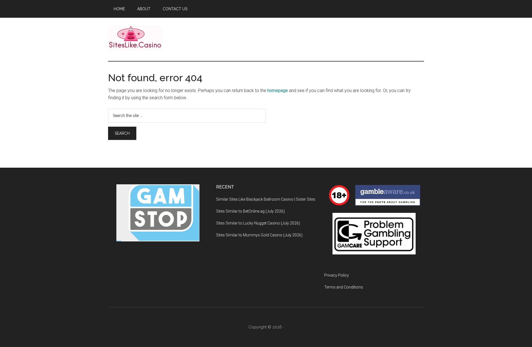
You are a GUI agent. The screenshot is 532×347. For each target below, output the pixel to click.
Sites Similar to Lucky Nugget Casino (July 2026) (258, 223)
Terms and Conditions (343, 287)
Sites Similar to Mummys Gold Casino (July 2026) (259, 235)
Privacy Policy (336, 275)
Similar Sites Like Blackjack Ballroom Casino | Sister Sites (265, 199)
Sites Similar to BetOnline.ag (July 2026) (250, 211)
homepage (277, 90)
